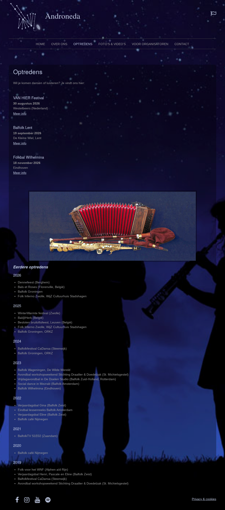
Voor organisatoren (150, 44)
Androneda (62, 15)
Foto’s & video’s (112, 44)
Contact (181, 44)
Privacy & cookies (204, 499)
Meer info (19, 113)
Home (40, 44)
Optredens (82, 44)
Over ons (59, 44)
